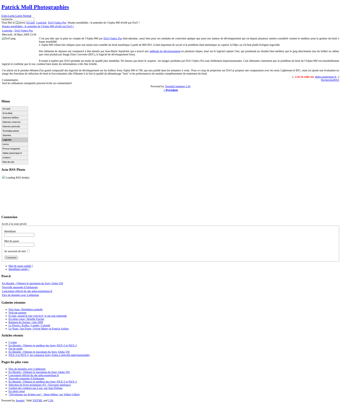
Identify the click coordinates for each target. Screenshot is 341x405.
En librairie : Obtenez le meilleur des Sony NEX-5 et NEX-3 (43, 345)
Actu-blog (7, 113)
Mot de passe (11, 241)
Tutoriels (6, 135)
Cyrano (13, 342)
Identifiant (10, 231)
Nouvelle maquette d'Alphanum (20, 287)
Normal (27, 15)
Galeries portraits (11, 126)
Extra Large (8, 15)
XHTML (38, 400)
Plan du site (8, 162)
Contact (6, 157)
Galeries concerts (11, 122)
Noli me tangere (17, 312)
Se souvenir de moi (15, 251)
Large (19, 15)
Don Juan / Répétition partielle (26, 309)
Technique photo (10, 131)
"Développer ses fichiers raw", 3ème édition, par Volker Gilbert (44, 394)
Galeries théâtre (10, 117)
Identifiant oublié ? (19, 269)
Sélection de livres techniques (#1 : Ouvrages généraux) (40, 384)
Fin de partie (16, 348)
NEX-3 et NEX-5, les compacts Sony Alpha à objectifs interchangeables (49, 355)
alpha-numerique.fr (325, 76)
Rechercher (327, 79)
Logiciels (41, 22)
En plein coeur (17, 391)
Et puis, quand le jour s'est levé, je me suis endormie (38, 315)
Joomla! (20, 400)
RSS (336, 79)
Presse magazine (11, 148)
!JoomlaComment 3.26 (177, 86)
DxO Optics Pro (57, 22)
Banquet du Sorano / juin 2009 (26, 322)
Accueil (30, 22)
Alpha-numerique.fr (12, 153)
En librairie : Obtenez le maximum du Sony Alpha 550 (32, 283)
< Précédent (170, 90)
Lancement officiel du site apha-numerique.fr (27, 291)
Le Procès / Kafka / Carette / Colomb (29, 325)
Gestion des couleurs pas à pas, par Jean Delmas (36, 388)
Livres (5, 144)
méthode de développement (165, 51)
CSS (50, 400)
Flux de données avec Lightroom (20, 295)
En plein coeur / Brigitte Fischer (26, 319)
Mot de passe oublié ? (21, 265)
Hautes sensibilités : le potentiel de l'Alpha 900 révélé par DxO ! (38, 26)
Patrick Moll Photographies (35, 7)
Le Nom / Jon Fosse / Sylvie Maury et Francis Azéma (39, 328)
